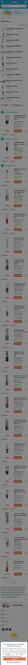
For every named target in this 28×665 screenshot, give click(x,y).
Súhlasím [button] (14, 659)
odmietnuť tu (9, 654)
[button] (14, 662)
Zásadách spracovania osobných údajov (12, 656)
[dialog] (14, 653)
